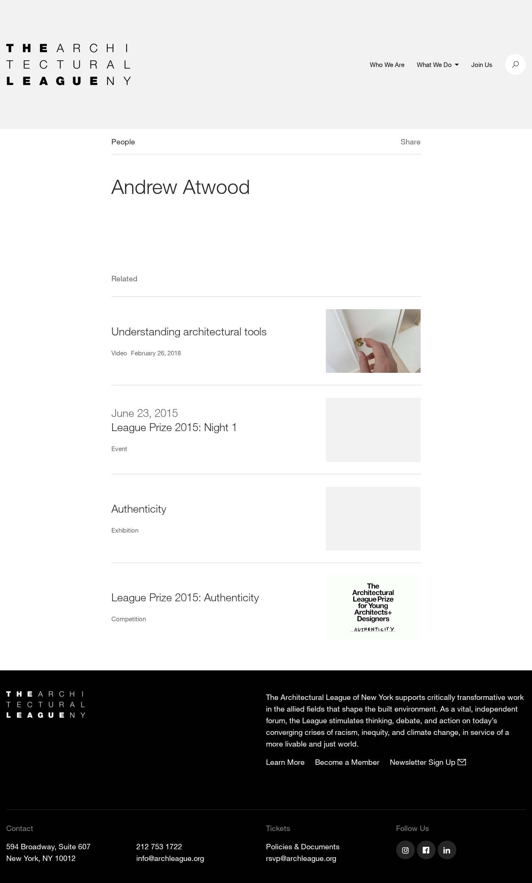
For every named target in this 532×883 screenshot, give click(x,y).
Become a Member (347, 761)
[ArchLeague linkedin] (448, 851)
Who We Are (387, 64)
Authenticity (138, 508)
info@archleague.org (170, 858)
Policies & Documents (303, 846)
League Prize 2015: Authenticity (185, 597)
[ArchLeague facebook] (427, 851)
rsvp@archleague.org (301, 858)
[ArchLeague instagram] (406, 851)
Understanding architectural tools (189, 331)
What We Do (434, 64)
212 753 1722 (159, 846)
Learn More (285, 761)
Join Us (482, 64)
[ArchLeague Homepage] (68, 63)
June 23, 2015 (144, 412)
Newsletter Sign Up (424, 761)
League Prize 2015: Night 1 (174, 427)
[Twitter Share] (376, 142)
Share (411, 141)
